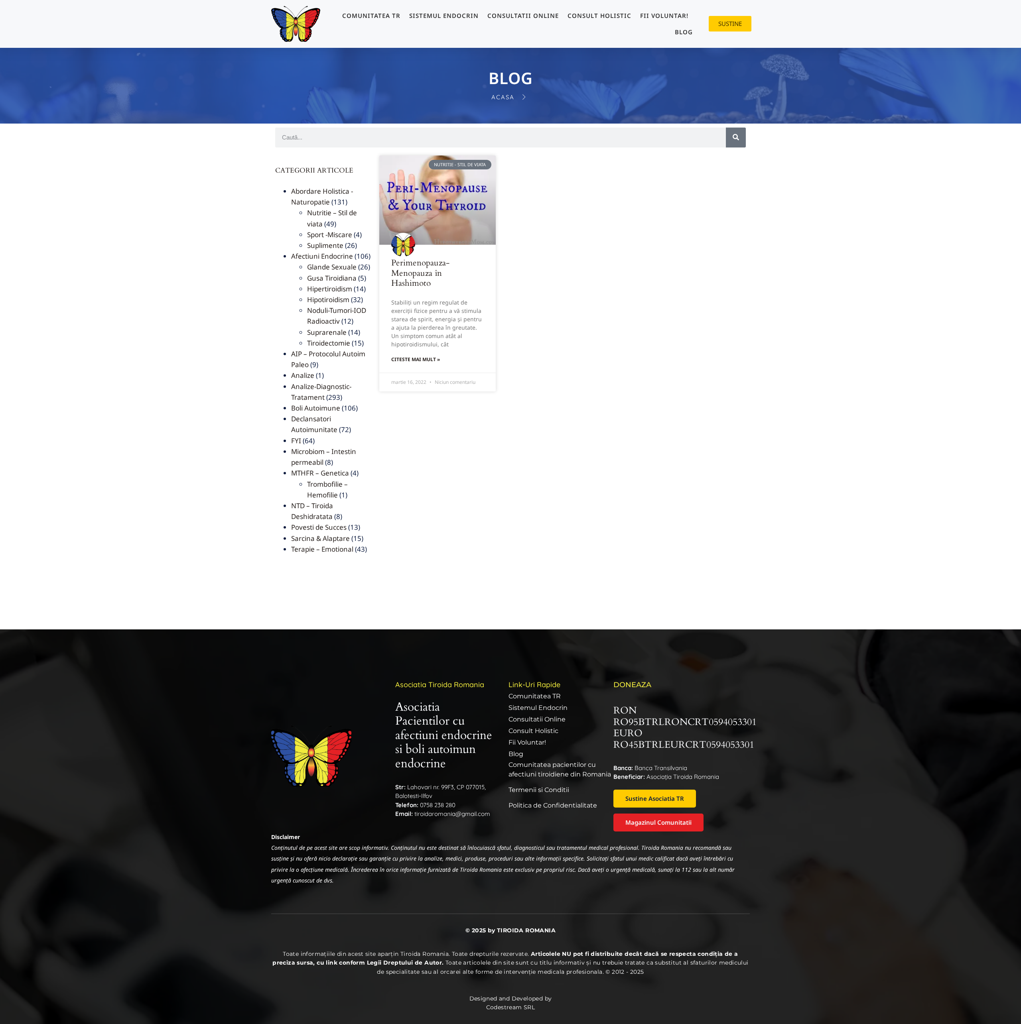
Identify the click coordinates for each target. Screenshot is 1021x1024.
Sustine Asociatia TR (654, 798)
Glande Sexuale (332, 266)
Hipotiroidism (328, 299)
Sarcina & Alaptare (320, 538)
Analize (302, 375)
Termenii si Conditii (539, 790)
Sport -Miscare (329, 234)
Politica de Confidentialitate (553, 805)
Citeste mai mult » (415, 359)
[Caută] (736, 137)
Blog (684, 32)
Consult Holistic (599, 16)
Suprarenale (327, 332)
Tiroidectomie (328, 343)
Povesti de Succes (319, 527)
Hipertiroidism (329, 288)
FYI (296, 440)
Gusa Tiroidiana (332, 278)
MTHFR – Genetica (320, 473)
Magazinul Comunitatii (658, 822)
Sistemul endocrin (444, 16)
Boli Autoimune (315, 408)
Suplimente (325, 245)
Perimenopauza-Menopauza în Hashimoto (420, 273)
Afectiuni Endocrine (322, 256)
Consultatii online (523, 16)
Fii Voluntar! (664, 16)
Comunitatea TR (371, 16)
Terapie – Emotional (322, 549)
